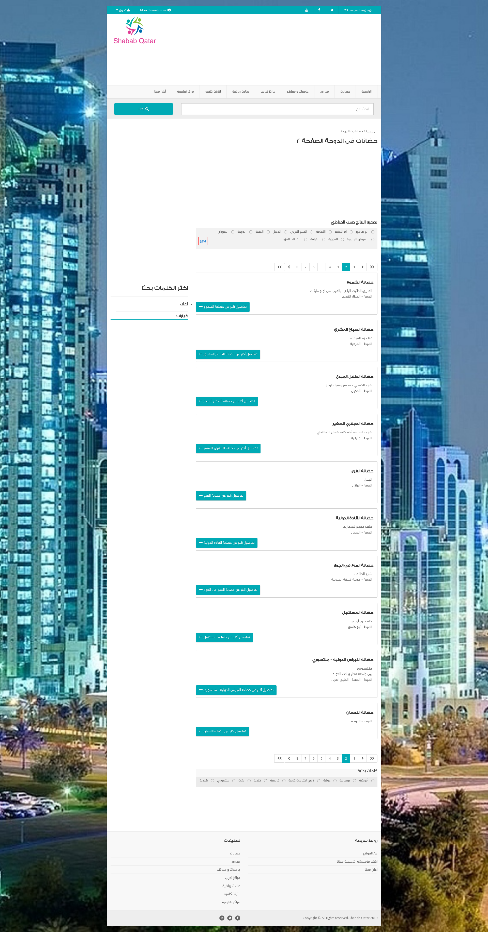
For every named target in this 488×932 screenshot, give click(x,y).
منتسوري (364, 668)
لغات (184, 304)
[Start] (372, 267)
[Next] (289, 267)
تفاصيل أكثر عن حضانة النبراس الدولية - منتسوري (238, 690)
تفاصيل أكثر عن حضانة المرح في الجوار (230, 590)
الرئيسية (366, 92)
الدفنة (356, 680)
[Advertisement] (272, 49)
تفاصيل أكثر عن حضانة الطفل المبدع (229, 401)
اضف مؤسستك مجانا (154, 10)
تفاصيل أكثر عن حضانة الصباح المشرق (230, 354)
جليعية (355, 438)
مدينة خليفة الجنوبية (345, 580)
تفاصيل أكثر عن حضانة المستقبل (226, 637)
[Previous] (362, 267)
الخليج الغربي (339, 680)
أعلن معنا (160, 92)
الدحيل (355, 391)
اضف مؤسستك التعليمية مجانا (357, 861)
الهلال (356, 485)
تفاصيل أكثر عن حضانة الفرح (223, 496)
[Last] (279, 267)
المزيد (286, 239)
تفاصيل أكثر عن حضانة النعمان (224, 731)
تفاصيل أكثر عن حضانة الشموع (225, 307)
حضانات (357, 131)
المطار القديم (351, 296)
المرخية (355, 344)
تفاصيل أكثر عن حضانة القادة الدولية (228, 543)
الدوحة (345, 131)
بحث (142, 109)
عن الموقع (370, 853)
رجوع (203, 241)
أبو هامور (354, 627)
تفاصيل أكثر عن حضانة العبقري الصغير (230, 448)
